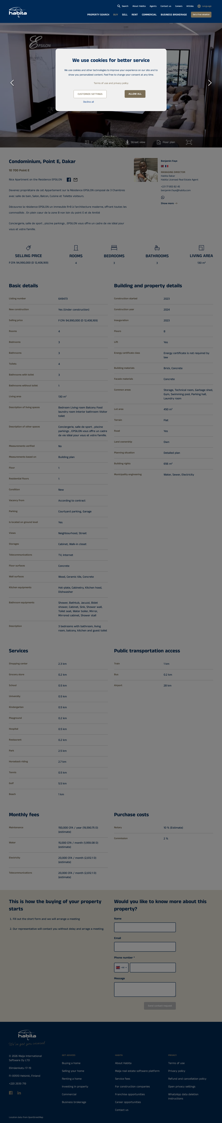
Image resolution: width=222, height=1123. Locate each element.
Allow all (135, 94)
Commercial (149, 15)
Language (206, 6)
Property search (98, 15)
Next (209, 82)
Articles (190, 6)
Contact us (166, 6)
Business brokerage (174, 15)
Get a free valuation (201, 14)
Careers (178, 6)
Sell (125, 15)
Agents (153, 6)
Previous (12, 82)
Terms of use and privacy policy (111, 83)
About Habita (139, 6)
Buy (115, 15)
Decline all (88, 102)
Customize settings (90, 94)
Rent (135, 15)
